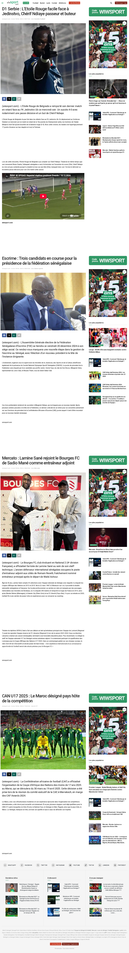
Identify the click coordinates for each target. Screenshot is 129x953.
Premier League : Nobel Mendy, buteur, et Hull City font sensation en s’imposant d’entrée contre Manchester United (107, 789)
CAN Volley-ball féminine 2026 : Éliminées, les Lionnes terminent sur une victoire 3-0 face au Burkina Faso (114, 386)
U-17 (35, 706)
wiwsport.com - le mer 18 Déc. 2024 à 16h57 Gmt (16, 19)
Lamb (48, 3)
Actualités (35, 932)
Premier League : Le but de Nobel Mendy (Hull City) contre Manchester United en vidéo (114, 586)
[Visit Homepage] (12, 3)
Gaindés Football (39, 19)
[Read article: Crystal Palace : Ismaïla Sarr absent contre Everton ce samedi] (95, 575)
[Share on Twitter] (9, 99)
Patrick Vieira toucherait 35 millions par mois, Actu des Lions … (113, 911)
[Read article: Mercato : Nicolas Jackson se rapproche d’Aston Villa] (95, 828)
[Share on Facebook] (4, 99)
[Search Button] (111, 3)
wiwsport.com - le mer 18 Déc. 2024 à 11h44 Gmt (16, 706)
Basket (42, 3)
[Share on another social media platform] (19, 99)
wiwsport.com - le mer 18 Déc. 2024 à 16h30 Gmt (16, 268)
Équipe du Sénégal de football (83, 930)
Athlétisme (62, 3)
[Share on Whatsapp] (14, 99)
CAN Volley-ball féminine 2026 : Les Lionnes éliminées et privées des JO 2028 (113, 374)
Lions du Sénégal (102, 930)
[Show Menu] (2, 3)
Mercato (93, 96)
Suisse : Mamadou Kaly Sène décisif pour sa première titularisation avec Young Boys (114, 598)
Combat (54, 3)
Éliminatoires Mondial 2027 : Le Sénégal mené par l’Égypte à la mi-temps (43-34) (29, 911)
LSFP (105, 932)
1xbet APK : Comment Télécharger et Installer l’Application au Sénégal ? (71, 886)
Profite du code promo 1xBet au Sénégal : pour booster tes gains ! (71, 910)
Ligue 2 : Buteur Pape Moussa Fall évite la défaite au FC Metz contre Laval (113, 128)
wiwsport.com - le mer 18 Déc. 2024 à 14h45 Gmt (16, 468)
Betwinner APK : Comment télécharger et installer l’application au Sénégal (71, 898)
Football (35, 3)
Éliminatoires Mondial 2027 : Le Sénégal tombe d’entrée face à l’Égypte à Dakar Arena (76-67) (29, 898)
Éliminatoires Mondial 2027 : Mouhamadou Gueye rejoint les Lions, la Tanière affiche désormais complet (114, 140)
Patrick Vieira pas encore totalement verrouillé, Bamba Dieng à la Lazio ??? (113, 898)
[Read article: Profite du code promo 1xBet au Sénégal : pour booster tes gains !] (54, 912)
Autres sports (38, 268)
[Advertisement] (43, 145)
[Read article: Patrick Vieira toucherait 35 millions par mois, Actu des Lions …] (95, 912)
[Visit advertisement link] (108, 11)
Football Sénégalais (113, 930)
